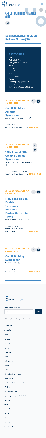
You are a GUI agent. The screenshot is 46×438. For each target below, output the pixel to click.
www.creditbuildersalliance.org (19, 162)
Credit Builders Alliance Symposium (15, 111)
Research (12, 79)
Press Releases (14, 71)
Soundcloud (8, 427)
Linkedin (7, 418)
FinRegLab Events (16, 60)
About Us (7, 330)
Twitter (7, 413)
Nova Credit (10, 231)
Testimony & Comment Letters (21, 87)
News (11, 65)
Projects (12, 73)
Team (6, 335)
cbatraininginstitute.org (16, 220)
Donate (7, 343)
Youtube (7, 422)
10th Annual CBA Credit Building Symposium (16, 155)
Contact (7, 409)
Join (38, 312)
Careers (6, 348)
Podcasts (12, 68)
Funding (7, 339)
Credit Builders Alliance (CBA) (16, 127)
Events (11, 57)
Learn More (35, 127)
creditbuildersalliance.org (17, 118)
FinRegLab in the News (18, 63)
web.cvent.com (11, 263)
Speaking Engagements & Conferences (17, 396)
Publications (14, 76)
